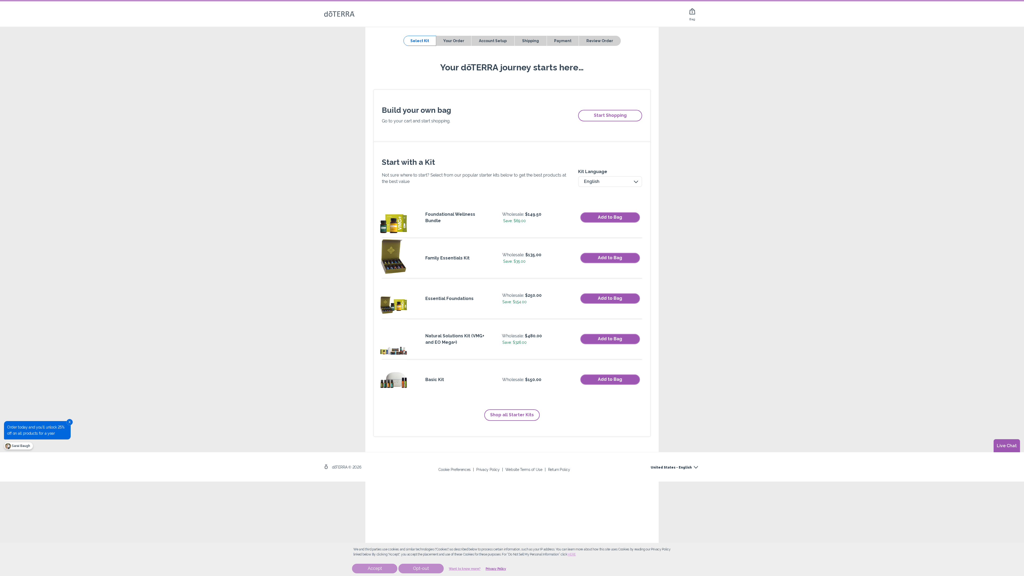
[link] (692, 14)
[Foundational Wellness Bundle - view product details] (393, 218)
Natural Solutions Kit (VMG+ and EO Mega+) (454, 339)
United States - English (671, 467)
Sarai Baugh (20, 446)
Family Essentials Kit (447, 258)
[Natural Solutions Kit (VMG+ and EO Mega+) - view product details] (393, 339)
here (572, 554)
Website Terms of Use (523, 469)
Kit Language (592, 171)
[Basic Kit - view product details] (393, 380)
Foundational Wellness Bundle (450, 217)
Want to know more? (465, 569)
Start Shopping (610, 115)
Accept (375, 568)
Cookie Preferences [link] (454, 469)
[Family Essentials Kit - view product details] (393, 258)
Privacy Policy (496, 569)
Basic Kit (434, 379)
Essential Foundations (449, 298)
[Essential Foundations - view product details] (393, 299)
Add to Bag (610, 217)
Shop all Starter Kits (512, 414)
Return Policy (559, 469)
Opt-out (421, 568)
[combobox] (610, 181)
